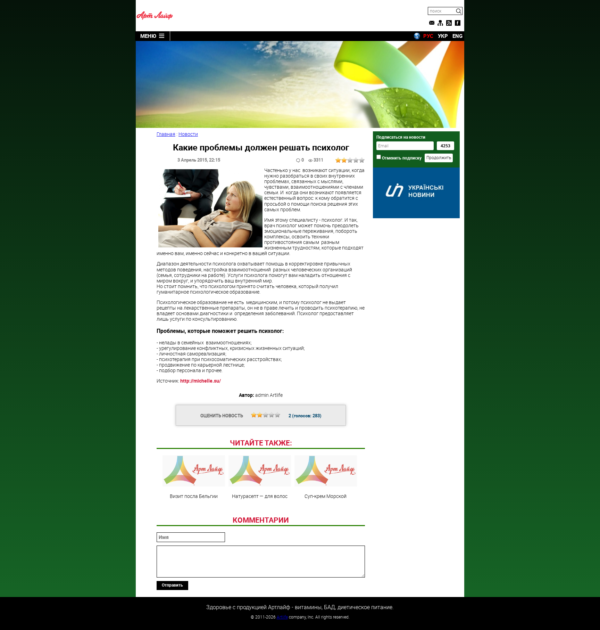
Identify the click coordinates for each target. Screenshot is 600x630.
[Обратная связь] (431, 23)
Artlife (282, 617)
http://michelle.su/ (200, 380)
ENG (457, 35)
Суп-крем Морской (326, 496)
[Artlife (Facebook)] (457, 23)
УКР (443, 35)
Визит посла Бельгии (194, 496)
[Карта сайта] (440, 23)
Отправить (172, 585)
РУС (428, 35)
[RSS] (449, 23)
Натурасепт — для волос (260, 496)
